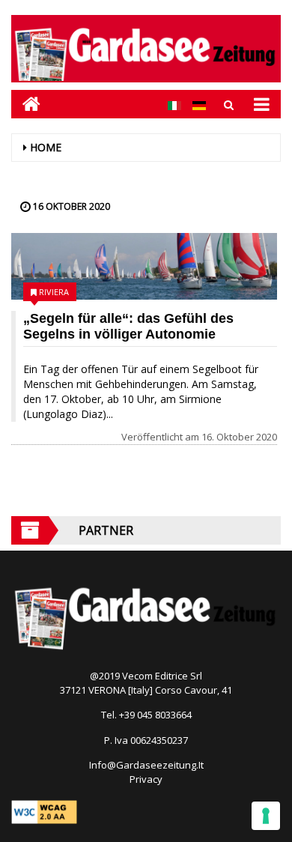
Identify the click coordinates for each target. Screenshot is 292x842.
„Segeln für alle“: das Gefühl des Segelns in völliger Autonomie (128, 326)
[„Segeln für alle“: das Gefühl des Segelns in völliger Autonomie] (144, 266)
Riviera (54, 291)
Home (45, 147)
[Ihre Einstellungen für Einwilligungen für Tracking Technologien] (266, 816)
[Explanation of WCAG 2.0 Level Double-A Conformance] (44, 810)
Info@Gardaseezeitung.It (146, 765)
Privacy (146, 779)
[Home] (25, 104)
